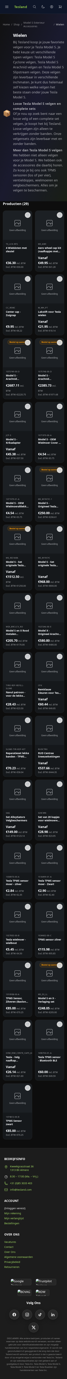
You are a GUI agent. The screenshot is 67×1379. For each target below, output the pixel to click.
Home (6, 24)
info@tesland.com (21, 1189)
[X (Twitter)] (34, 1327)
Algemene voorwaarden (18, 1257)
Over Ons (10, 1252)
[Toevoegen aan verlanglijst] (28, 215)
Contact (8, 1247)
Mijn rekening (12, 1213)
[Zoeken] (34, 7)
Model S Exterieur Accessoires (34, 24)
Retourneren (11, 1267)
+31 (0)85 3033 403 (21, 1183)
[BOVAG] (24, 1293)
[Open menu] (7, 7)
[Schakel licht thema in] (43, 7)
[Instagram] (27, 1315)
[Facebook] (14, 1315)
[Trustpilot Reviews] (46, 1282)
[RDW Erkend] (43, 1293)
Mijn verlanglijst (14, 1218)
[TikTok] (40, 1315)
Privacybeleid (12, 1262)
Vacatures (10, 1242)
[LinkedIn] (53, 1315)
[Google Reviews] (21, 1282)
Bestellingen (11, 1223)
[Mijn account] (52, 7)
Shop (17, 24)
